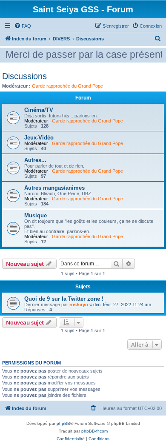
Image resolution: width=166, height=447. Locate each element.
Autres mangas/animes (54, 188)
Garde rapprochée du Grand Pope (67, 85)
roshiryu (78, 304)
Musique (35, 215)
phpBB (63, 423)
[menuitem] (22, 26)
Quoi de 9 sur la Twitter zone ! (63, 299)
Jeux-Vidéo (39, 137)
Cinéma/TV (38, 110)
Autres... (35, 160)
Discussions (24, 76)
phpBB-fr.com (94, 431)
